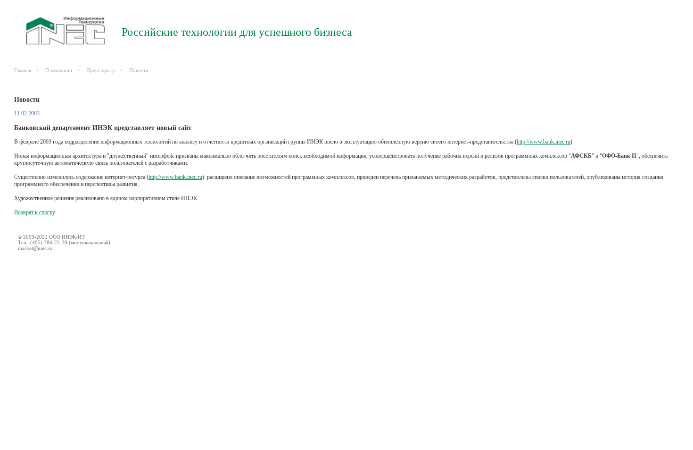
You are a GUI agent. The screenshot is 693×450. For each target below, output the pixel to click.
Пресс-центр (100, 70)
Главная (22, 70)
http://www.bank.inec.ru (543, 141)
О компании (58, 70)
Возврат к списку (34, 212)
